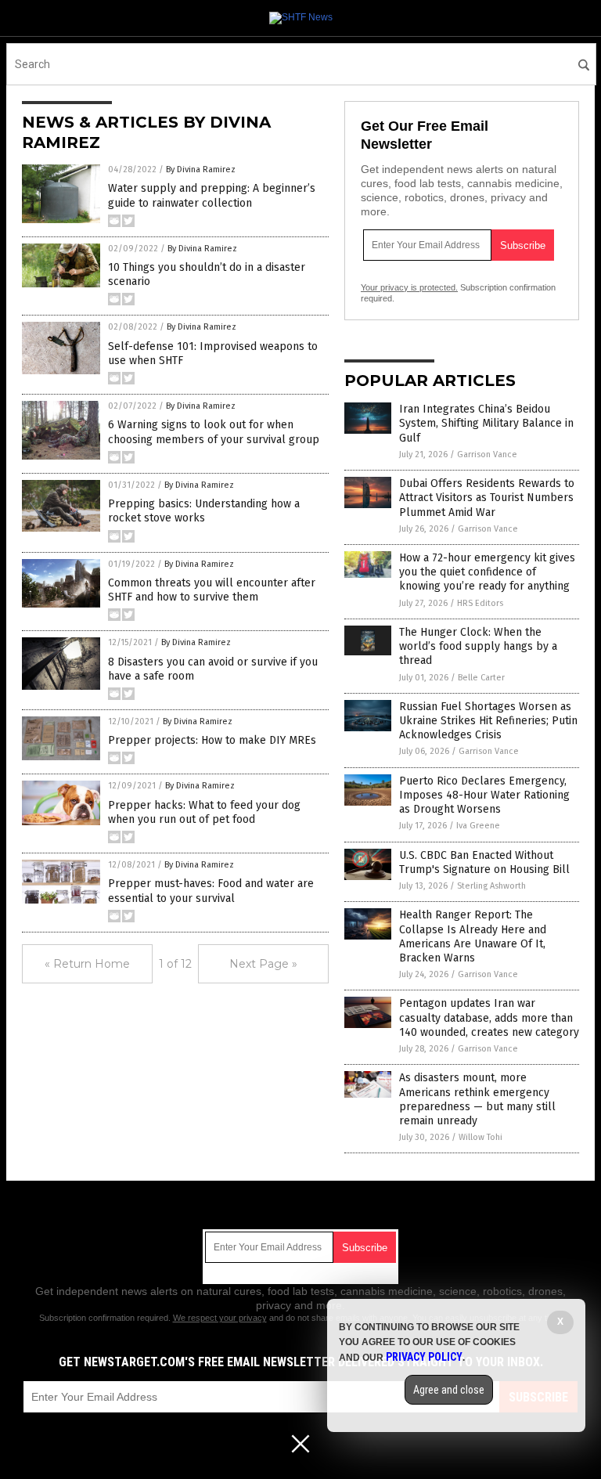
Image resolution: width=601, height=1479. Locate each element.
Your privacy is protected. (409, 287)
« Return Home (87, 964)
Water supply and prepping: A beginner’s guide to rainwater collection (211, 195)
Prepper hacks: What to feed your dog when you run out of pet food (204, 812)
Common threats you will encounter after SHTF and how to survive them (211, 590)
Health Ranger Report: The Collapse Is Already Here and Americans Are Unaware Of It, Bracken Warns (472, 936)
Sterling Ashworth (491, 886)
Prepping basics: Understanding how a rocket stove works (204, 511)
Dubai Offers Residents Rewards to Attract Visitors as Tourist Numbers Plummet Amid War (486, 497)
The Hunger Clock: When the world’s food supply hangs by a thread (478, 646)
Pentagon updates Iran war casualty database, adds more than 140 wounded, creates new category (489, 1017)
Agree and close (448, 1389)
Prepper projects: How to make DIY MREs (212, 740)
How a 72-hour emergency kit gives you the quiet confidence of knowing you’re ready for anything (487, 572)
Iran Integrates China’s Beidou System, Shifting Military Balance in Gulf (486, 423)
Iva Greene (478, 826)
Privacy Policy (424, 1357)
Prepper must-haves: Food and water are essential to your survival (211, 890)
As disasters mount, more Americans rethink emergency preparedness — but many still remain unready (477, 1099)
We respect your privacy (220, 1317)
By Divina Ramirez (201, 169)
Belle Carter (481, 678)
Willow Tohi (480, 1137)
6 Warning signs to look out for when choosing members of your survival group (213, 432)
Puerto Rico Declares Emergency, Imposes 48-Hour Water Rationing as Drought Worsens (484, 795)
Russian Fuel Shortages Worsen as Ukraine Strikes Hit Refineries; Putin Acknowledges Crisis (488, 720)
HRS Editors (480, 603)
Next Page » (263, 964)
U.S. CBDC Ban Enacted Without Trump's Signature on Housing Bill (484, 862)
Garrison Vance (487, 454)
